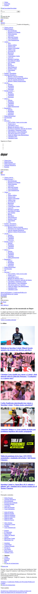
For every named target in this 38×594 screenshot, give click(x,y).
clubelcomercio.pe (14, 591)
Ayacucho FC (12, 51)
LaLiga (6, 83)
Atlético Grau (11, 49)
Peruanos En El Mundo (10, 502)
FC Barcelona (8, 532)
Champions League (9, 524)
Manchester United (9, 538)
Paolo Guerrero (8, 551)
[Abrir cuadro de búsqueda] (1, 10)
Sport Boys (11, 65)
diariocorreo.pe (11, 592)
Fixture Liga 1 (12, 124)
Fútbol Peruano (8, 29)
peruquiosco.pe (20, 592)
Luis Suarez (7, 549)
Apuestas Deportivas (10, 75)
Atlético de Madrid (9, 535)
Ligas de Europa (8, 512)
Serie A (6, 98)
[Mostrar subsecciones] (13, 29)
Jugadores (7, 543)
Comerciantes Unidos (14, 56)
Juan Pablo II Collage (14, 60)
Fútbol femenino (12, 34)
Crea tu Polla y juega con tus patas (17, 122)
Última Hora (7, 160)
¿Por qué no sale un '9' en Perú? (17, 133)
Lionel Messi (7, 544)
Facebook (7, 558)
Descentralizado (12, 30)
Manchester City (8, 540)
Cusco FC (10, 57)
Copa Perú (11, 35)
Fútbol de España (9, 513)
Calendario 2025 (12, 136)
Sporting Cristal (12, 68)
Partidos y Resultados (10, 73)
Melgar (10, 64)
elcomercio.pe (4, 591)
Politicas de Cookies (12, 294)
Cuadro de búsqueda (23, 24)
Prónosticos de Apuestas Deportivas (18, 78)
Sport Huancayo (12, 67)
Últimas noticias (8, 27)
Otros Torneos (8, 523)
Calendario (11, 87)
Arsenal (6, 537)
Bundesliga (7, 108)
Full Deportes (8, 117)
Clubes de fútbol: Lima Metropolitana (18, 135)
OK (18, 11)
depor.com (4, 292)
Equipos (6, 530)
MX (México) (4, 305)
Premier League (8, 90)
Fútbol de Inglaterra (9, 515)
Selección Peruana (13, 37)
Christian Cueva (8, 552)
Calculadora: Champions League (17, 130)
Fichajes (6, 5)
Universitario (11, 70)
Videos (6, 2)
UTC (9, 72)
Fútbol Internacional (13, 106)
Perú (2, 19)
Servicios (6, 120)
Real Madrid (7, 533)
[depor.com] (4, 157)
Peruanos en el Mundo (14, 32)
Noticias (10, 84)
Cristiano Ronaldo (9, 546)
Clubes (6, 42)
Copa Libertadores (13, 38)
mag (26, 592)
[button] (19, 299)
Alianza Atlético (12, 45)
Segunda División (9, 504)
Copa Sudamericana (13, 40)
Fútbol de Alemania (9, 516)
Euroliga (6, 526)
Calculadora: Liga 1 (13, 125)
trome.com (4, 592)
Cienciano (10, 54)
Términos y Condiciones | (8, 582)
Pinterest (6, 560)
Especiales (7, 3)
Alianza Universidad (13, 48)
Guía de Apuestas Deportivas (16, 79)
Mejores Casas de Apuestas (15, 76)
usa (5, 119)
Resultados (11, 86)
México (3, 23)
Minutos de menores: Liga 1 (15, 127)
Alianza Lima (11, 46)
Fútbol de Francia (9, 520)
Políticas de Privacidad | (21, 582)
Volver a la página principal (8, 320)
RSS (5, 562)
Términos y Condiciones (13, 292)
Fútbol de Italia (8, 518)
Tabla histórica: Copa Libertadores (17, 132)
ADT (9, 43)
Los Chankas (11, 62)
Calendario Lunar (13, 138)
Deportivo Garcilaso (13, 59)
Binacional (11, 53)
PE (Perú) (3, 302)
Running (6, 167)
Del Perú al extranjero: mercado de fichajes (20, 128)
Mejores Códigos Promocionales (17, 81)
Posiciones (11, 89)
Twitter (6, 557)
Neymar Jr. (7, 547)
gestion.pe (22, 591)
